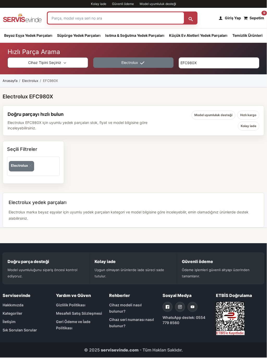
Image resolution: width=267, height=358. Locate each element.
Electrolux (130, 62)
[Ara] (191, 18)
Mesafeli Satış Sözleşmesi (79, 313)
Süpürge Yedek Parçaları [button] (79, 35)
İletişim (9, 321)
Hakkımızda (13, 305)
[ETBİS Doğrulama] (230, 318)
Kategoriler (12, 313)
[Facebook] (167, 307)
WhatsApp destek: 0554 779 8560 (184, 320)
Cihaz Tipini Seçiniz (45, 62)
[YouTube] (192, 307)
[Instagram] (180, 307)
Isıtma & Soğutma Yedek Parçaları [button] (134, 35)
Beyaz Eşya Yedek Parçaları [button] (28, 35)
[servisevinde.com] (22, 18)
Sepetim (257, 16)
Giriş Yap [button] (233, 18)
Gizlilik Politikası (70, 305)
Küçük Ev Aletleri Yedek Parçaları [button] (198, 35)
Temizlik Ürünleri (247, 35)
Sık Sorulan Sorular (20, 330)
